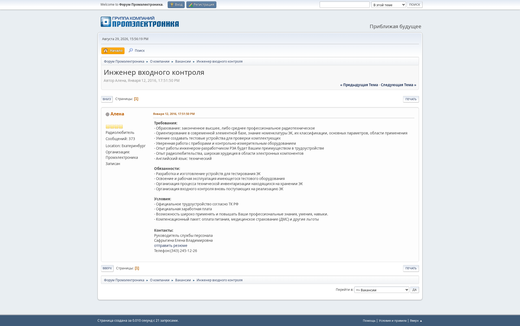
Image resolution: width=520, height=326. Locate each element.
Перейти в (344, 289)
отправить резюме (170, 245)
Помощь (369, 320)
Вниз (107, 99)
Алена (117, 114)
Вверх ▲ (416, 320)
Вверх (107, 268)
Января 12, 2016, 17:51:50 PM (174, 114)
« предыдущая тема (359, 84)
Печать (411, 99)
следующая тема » (398, 84)
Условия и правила (393, 320)
